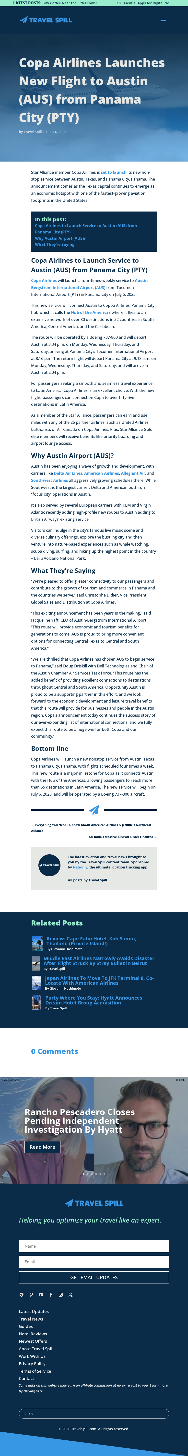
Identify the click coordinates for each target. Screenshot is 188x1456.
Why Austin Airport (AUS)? (60, 238)
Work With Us (32, 1356)
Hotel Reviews (33, 1334)
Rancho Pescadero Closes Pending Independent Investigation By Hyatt (79, 1120)
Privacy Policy (32, 1363)
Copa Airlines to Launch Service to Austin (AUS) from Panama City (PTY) (86, 229)
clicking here (33, 1391)
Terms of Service (35, 1371)
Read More (42, 1147)
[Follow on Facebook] (51, 1295)
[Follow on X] (70, 1295)
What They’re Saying (54, 244)
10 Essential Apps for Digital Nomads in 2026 (130, 3)
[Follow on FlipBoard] (41, 1295)
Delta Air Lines (68, 473)
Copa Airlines (44, 280)
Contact (26, 1378)
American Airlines (101, 473)
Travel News (31, 1319)
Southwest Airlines (49, 480)
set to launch (114, 172)
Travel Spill (33, 131)
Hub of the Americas (91, 312)
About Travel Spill (36, 1348)
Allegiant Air (133, 473)
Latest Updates (34, 1311)
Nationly (80, 867)
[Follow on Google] (21, 1295)
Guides (26, 1326)
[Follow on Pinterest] (31, 1295)
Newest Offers (33, 1341)
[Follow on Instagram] (61, 1295)
